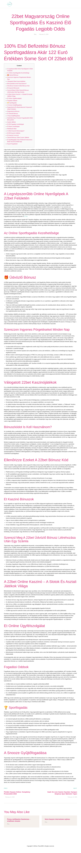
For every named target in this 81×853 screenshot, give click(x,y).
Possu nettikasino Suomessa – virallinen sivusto (18, 820)
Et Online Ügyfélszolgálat (14, 98)
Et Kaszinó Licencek (13, 135)
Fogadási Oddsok (12, 100)
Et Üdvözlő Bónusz (12, 113)
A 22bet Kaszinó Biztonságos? (15, 131)
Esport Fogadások (12, 144)
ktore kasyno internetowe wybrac (57, 819)
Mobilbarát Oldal (11, 128)
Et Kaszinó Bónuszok (13, 88)
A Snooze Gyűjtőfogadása (14, 105)
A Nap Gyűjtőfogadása (13, 115)
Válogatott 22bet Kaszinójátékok (16, 81)
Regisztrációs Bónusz (13, 111)
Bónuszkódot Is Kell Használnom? (16, 83)
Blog (35, 34)
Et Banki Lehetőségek (13, 126)
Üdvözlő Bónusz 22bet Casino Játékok (18, 137)
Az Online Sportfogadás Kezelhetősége (18, 73)
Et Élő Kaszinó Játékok (13, 133)
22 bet (25, 216)
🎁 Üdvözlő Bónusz (12, 75)
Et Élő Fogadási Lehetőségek (15, 124)
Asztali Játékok (11, 122)
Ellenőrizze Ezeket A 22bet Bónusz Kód (18, 85)
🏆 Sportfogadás (12, 103)
